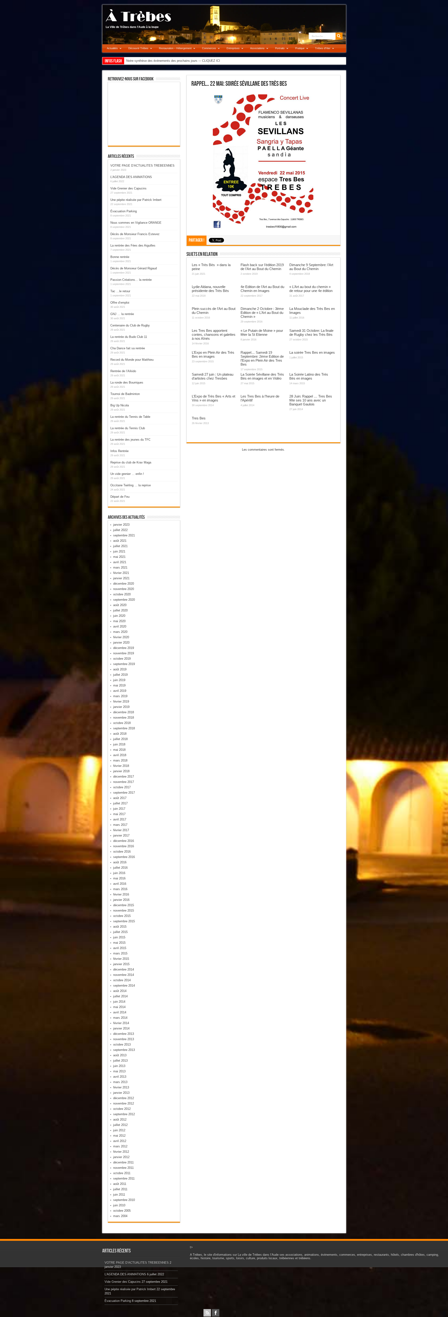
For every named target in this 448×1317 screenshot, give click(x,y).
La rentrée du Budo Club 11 (128, 337)
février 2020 (121, 637)
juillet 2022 (120, 530)
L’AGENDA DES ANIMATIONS (131, 177)
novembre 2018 (123, 717)
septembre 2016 (124, 857)
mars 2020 (120, 632)
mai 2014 (119, 1007)
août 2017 (119, 798)
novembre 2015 (123, 910)
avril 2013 (119, 1076)
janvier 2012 (121, 1157)
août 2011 (119, 1184)
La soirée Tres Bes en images (312, 352)
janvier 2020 (121, 642)
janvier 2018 (121, 771)
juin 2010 (119, 1205)
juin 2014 (119, 1001)
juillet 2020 (120, 610)
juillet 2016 (120, 867)
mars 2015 (120, 953)
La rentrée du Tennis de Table (130, 416)
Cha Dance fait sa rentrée (127, 348)
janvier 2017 (121, 835)
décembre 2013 (123, 1034)
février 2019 (121, 701)
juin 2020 (119, 615)
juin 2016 (119, 873)
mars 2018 (120, 760)
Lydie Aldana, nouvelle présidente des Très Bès (210, 289)
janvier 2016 (121, 900)
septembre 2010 (124, 1200)
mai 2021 (119, 557)
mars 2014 (120, 1017)
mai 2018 (119, 749)
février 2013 (121, 1087)
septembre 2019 (124, 664)
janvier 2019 (121, 707)
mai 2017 (119, 814)
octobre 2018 (122, 723)
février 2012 (121, 1151)
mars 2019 (120, 696)
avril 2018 (119, 755)
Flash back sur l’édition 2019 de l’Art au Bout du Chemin (262, 267)
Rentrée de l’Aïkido (123, 371)
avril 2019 (119, 691)
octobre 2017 (122, 787)
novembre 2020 (123, 589)
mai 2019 (119, 685)
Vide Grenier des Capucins (128, 188)
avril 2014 (119, 1012)
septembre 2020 (124, 599)
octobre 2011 (121, 1173)
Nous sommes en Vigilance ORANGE (135, 222)
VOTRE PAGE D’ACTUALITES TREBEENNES (142, 165)
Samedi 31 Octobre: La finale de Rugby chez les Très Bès (311, 332)
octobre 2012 (122, 1109)
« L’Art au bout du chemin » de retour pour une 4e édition (310, 289)
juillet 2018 (120, 739)
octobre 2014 (122, 980)
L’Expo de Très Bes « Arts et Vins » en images (213, 398)
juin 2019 (119, 680)
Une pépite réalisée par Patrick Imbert (135, 200)
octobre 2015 (122, 916)
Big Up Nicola (119, 405)
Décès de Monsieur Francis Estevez (135, 234)
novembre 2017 (123, 782)
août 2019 (119, 669)
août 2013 (119, 1055)
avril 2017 (119, 819)
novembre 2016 (123, 846)
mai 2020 (119, 621)
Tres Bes (199, 418)
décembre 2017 (123, 776)
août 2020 (119, 605)
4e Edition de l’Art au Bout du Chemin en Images (262, 289)
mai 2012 (119, 1135)
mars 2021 (120, 567)
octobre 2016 (122, 851)
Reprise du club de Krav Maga (130, 462)
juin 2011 (119, 1194)
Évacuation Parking (123, 211)
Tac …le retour (120, 291)
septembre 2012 (124, 1114)
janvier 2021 (121, 578)
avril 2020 (119, 626)
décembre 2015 (123, 905)
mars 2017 (120, 825)
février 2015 (121, 958)
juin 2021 (119, 551)
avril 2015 (119, 948)
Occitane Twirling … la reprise (130, 485)
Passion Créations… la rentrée (131, 279)
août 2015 (119, 926)
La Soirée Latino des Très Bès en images (308, 376)
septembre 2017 (124, 792)
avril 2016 (119, 883)
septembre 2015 (124, 921)
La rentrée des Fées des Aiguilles (132, 245)
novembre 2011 (123, 1168)
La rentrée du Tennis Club (127, 428)
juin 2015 (119, 937)
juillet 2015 (120, 932)
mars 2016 (120, 889)
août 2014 (119, 991)
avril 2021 (119, 562)
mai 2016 (119, 878)
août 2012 (119, 1119)
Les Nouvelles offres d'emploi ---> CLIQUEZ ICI (158, 60)
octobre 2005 (122, 1210)
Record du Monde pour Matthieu (132, 359)
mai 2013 (119, 1071)
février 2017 (121, 830)
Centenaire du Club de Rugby (130, 325)
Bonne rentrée (119, 257)
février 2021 (121, 573)
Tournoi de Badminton (125, 394)
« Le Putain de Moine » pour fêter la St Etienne (262, 332)
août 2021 (119, 540)
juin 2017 (119, 808)
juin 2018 (119, 744)
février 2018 (121, 766)
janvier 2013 (121, 1092)
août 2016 (119, 862)
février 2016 (121, 894)
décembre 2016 (123, 841)
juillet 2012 (120, 1125)
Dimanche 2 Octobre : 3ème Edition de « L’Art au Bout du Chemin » (262, 313)
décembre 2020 (123, 583)
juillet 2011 (120, 1189)
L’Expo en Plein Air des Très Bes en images (213, 354)
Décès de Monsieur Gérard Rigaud (133, 268)
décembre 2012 (123, 1098)
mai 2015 (119, 942)
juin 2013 (119, 1066)
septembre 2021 (124, 535)
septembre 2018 (124, 728)
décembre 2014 (123, 969)
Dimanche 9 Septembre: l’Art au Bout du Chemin (311, 267)
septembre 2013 (124, 1050)
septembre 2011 (124, 1178)
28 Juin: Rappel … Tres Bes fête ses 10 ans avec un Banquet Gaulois (310, 400)
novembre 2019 (123, 653)
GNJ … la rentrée (122, 314)
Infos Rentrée (119, 451)
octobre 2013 (122, 1044)
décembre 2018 (123, 712)
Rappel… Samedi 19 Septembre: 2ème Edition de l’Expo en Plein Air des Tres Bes (262, 358)
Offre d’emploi (119, 302)
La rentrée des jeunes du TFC (130, 439)
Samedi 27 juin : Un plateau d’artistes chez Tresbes (212, 376)
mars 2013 (120, 1082)
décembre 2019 (123, 648)
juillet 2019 (120, 674)
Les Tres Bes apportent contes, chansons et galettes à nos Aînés (213, 334)
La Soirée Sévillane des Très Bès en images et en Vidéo (262, 376)
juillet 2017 (120, 803)
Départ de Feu (120, 496)
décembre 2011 (123, 1162)
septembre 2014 (124, 985)
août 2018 (119, 733)
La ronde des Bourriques (126, 382)
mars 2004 (120, 1216)
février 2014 (121, 1023)
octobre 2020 (122, 594)
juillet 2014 (120, 996)
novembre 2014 (123, 975)
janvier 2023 (121, 524)
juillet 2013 (120, 1060)
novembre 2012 (123, 1103)
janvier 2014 (121, 1028)
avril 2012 (119, 1141)
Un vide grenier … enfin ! (127, 474)
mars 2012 (120, 1146)
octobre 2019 (122, 658)
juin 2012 (119, 1130)
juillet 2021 (120, 546)
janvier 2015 (121, 964)
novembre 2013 (123, 1039)
